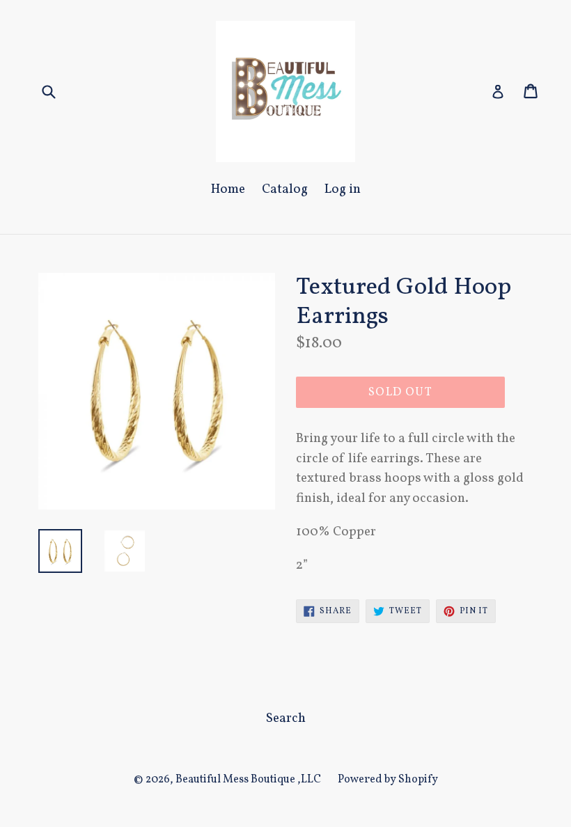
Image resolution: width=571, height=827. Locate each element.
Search (286, 718)
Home (228, 189)
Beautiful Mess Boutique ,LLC (248, 779)
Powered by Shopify (388, 779)
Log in (342, 189)
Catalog (285, 189)
